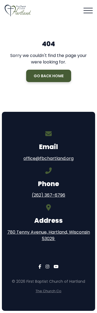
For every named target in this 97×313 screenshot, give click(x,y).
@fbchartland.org (55, 158)
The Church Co (48, 291)
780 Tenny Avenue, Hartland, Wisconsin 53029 (48, 235)
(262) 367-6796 (48, 195)
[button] (88, 10)
